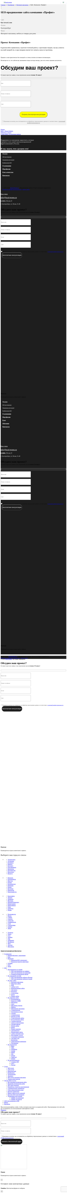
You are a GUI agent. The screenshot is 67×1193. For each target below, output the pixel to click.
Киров (10, 887)
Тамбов (10, 927)
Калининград (12, 884)
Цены (9, 966)
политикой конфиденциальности (55, 251)
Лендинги (14, 990)
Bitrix (12, 1046)
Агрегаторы (14, 993)
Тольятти (10, 932)
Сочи (9, 923)
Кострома (10, 888)
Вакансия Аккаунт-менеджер (20, 961)
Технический (12, 1074)
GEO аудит (11, 1069)
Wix (12, 1054)
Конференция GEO (7, 162)
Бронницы (11, 869)
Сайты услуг (15, 987)
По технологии (12, 1044)
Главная (3, 5)
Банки (13, 1027)
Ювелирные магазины (18, 1008)
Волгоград (11, 872)
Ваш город (4, 194)
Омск (9, 907)
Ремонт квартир (16, 1029)
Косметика (14, 1040)
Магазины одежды (16, 1005)
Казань (10, 882)
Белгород (10, 866)
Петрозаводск (12, 914)
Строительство (15, 1010)
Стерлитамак (11, 925)
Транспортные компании (18, 1041)
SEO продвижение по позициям (20, 972)
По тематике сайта (13, 997)
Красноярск (11, 896)
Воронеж (10, 878)
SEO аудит (11, 1068)
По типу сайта (12, 980)
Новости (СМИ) (16, 1001)
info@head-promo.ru (9, 197)
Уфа (9, 939)
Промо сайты (15, 1026)
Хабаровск (11, 940)
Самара (10, 917)
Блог (9, 957)
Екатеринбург (12, 879)
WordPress (14, 1049)
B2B (12, 985)
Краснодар (11, 890)
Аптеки (13, 1013)
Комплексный (12, 1071)
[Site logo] (8, 2)
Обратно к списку (6, 132)
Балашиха (11, 862)
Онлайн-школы (15, 1024)
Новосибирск (12, 905)
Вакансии (11, 958)
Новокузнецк (12, 904)
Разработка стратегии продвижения (18, 1087)
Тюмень (10, 937)
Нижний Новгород (13, 902)
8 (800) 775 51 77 (6, 201)
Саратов (10, 919)
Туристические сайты (17, 1018)
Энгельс (10, 945)
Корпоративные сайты (18, 988)
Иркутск (10, 881)
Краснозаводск (12, 892)
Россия (13, 1065)
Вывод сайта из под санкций (16, 1093)
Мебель (13, 1007)
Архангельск (11, 859)
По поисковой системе (14, 976)
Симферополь (12, 922)
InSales (13, 1058)
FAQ (9, 965)
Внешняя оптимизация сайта (16, 1083)
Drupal (13, 1055)
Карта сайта (26, 189)
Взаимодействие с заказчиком (16, 955)
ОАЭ (12, 1063)
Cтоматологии (15, 1015)
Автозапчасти (15, 1030)
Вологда (10, 873)
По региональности (13, 1060)
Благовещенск (12, 867)
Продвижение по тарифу (15, 969)
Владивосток (11, 870)
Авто (12, 1004)
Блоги (13, 994)
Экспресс (10, 1076)
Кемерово (10, 885)
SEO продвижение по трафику (20, 971)
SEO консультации (13, 1085)
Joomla (13, 1051)
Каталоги (14, 991)
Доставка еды (15, 1038)
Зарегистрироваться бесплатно (11, 951)
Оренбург (10, 908)
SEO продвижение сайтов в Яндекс (21, 977)
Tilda (12, 1048)
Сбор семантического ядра (15, 1090)
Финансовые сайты (17, 1032)
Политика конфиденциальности (12, 189)
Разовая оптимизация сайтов (19, 974)
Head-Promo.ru (14, 188)
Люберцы (10, 899)
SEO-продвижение (7, 157)
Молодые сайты (16, 983)
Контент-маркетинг (13, 1091)
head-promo (8, 659)
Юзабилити (11, 1073)
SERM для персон (16, 1099)
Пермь (10, 910)
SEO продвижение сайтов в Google (21, 979)
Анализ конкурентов (14, 1079)
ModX (13, 1052)
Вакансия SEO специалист (19, 960)
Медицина (14, 1002)
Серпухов (10, 920)
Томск (9, 934)
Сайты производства (17, 1033)
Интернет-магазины (22, 5)
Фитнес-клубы (15, 1016)
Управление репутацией (8, 159)
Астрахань (11, 861)
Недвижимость (15, 999)
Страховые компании (17, 1037)
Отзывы (10, 963)
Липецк (10, 897)
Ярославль (11, 946)
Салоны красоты (16, 1021)
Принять (3, 1110)
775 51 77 (6, 453)
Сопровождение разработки (16, 1088)
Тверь (9, 928)
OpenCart (14, 1057)
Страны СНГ (15, 1062)
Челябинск (11, 942)
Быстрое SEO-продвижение (16, 1094)
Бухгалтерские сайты (17, 1019)
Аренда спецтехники (17, 1022)
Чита (9, 943)
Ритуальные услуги (17, 1035)
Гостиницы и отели (17, 1012)
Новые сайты (15, 996)
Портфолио (11, 5)
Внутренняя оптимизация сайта (17, 1082)
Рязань (10, 916)
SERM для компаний (17, 1098)
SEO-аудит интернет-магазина (17, 1077)
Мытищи (10, 900)
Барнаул (10, 864)
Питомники (14, 1043)
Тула (9, 935)
